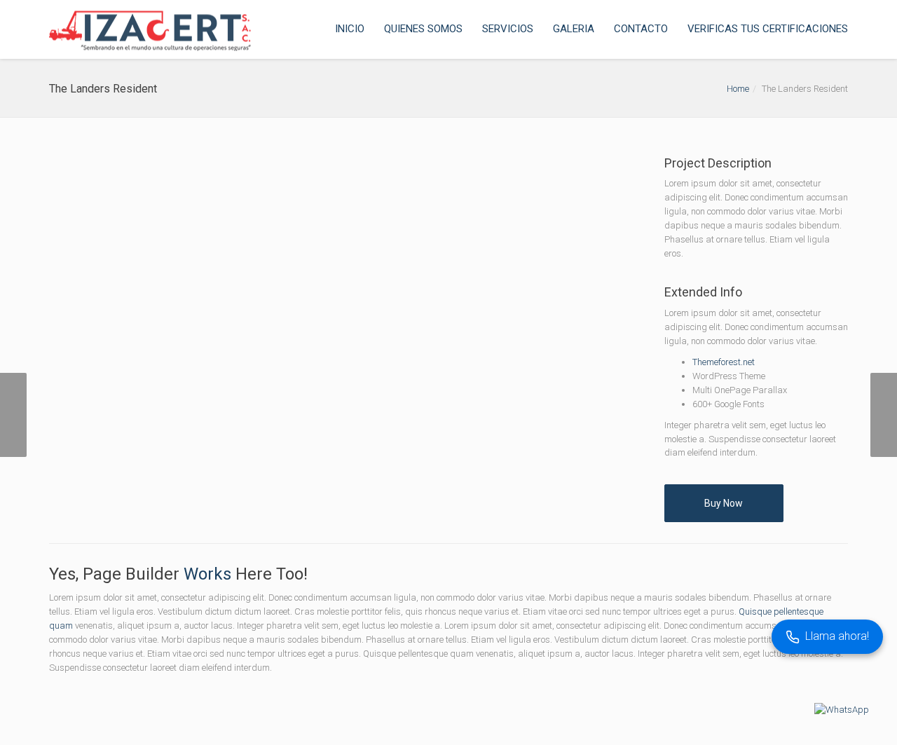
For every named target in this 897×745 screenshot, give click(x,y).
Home (738, 88)
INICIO (349, 28)
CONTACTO (641, 28)
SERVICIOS (507, 28)
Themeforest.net (723, 362)
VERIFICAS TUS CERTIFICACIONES (767, 28)
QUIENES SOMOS (423, 28)
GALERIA (573, 28)
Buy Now (723, 503)
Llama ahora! (837, 636)
